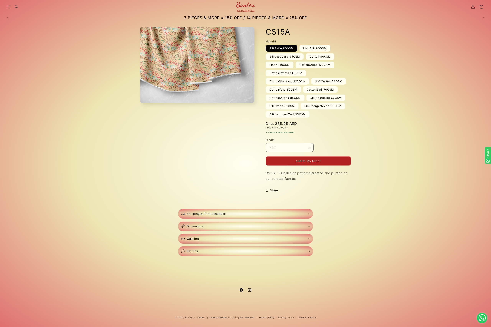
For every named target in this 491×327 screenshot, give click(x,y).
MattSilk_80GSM (314, 48)
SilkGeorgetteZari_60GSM (322, 106)
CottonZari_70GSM (320, 89)
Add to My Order (308, 161)
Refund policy (266, 317)
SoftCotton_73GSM (328, 81)
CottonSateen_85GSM (285, 98)
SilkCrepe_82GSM (282, 106)
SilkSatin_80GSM (281, 48)
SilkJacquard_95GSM (284, 56)
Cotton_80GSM (320, 56)
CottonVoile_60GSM (283, 89)
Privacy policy (286, 317)
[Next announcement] (483, 17)
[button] (8, 6)
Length (270, 139)
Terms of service (307, 317)
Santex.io (190, 317)
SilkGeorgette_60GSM (325, 98)
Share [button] (274, 190)
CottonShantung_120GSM (287, 81)
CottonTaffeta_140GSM (285, 73)
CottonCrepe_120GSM (314, 65)
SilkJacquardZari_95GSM (287, 114)
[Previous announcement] (7, 17)
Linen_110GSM (279, 65)
